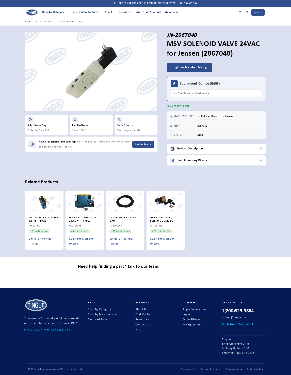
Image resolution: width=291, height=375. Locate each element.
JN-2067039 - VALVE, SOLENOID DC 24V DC (161, 219)
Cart (259, 12)
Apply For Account (148, 12)
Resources (126, 12)
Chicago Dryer (209, 116)
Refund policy (255, 369)
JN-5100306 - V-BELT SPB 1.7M (123, 219)
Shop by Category (53, 12)
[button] (216, 149)
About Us (141, 309)
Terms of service (211, 369)
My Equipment (192, 324)
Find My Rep (143, 314)
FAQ (138, 329)
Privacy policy (233, 369)
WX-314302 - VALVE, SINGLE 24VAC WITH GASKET (84, 219)
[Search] (240, 12)
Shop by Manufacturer (84, 12)
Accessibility (188, 369)
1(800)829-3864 (238, 311)
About (108, 12)
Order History (192, 319)
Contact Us (142, 324)
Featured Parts (97, 319)
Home (28, 21)
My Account (172, 12)
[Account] (247, 12)
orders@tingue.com (235, 317)
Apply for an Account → (237, 324)
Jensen (229, 116)
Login (186, 314)
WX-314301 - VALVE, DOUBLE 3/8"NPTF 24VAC (44, 219)
